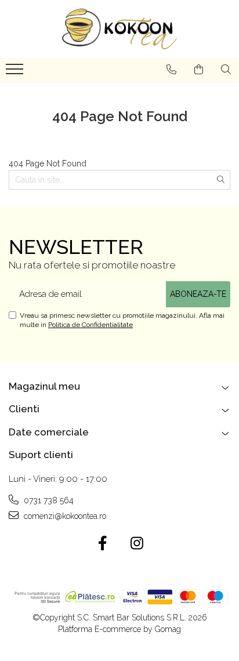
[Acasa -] (119, 29)
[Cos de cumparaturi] (198, 69)
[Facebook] (102, 543)
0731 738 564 (47, 500)
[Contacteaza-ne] (171, 69)
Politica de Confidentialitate (90, 325)
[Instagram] (136, 543)
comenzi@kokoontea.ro (63, 516)
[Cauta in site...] (226, 69)
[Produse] (16, 72)
